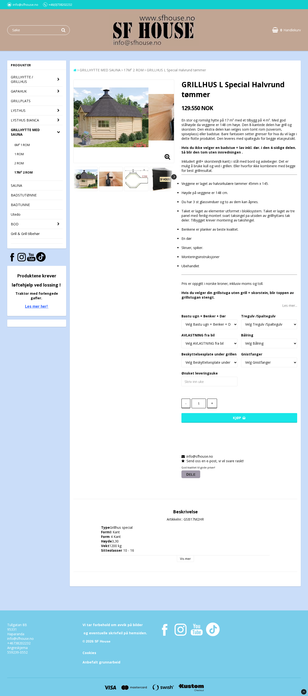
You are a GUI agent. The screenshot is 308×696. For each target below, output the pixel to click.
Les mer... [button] (289, 305)
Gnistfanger (251, 354)
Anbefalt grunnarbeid (101, 662)
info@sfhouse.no (20, 638)
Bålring (247, 335)
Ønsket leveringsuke (199, 373)
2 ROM (19, 163)
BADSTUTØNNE (24, 195)
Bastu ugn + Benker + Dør (203, 316)
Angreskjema (17, 647)
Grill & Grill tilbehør (25, 233)
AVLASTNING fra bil (198, 335)
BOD (15, 224)
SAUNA (16, 185)
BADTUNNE (20, 204)
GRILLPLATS (21, 101)
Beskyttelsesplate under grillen (209, 354)
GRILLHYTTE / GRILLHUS (22, 79)
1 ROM (19, 154)
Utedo (15, 214)
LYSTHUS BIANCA (25, 120)
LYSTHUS (18, 110)
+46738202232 (19, 643)
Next (174, 177)
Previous (78, 177)
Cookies (89, 652)
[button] (286, 30)
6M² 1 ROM (22, 145)
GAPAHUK (19, 91)
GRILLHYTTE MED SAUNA (25, 132)
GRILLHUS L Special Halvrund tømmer (176, 70)
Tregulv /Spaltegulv (258, 316)
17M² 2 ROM (23, 172)
